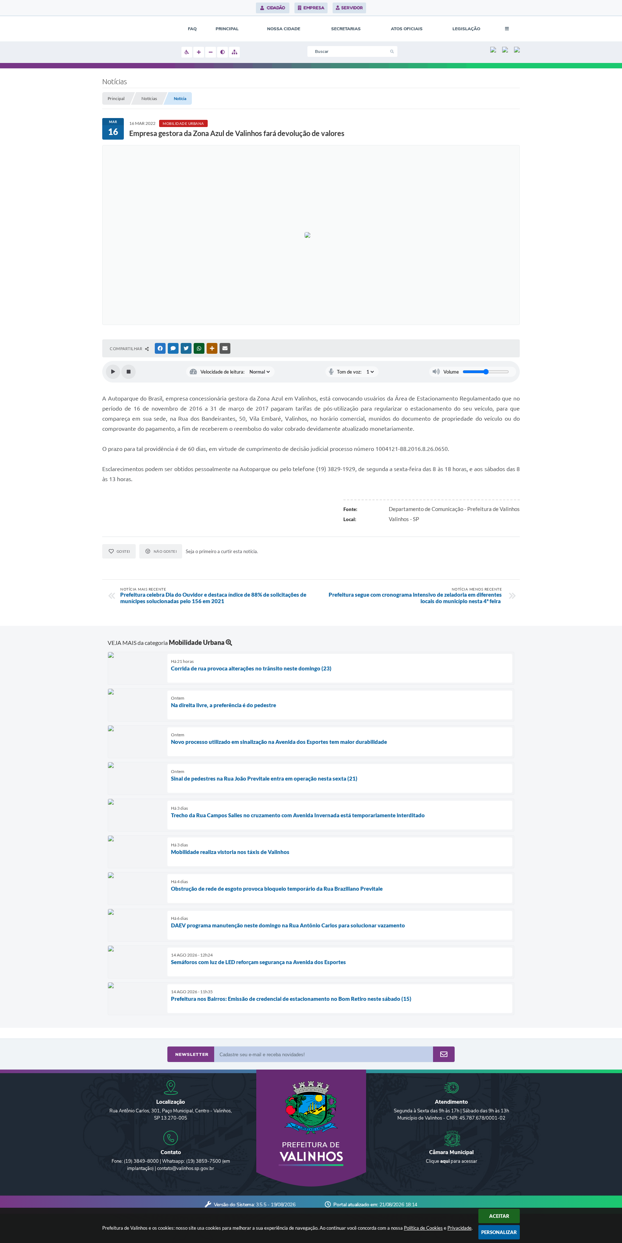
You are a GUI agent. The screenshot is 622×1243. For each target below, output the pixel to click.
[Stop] (128, 372)
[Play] (113, 372)
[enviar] (444, 1055)
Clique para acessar (451, 1161)
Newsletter (191, 1054)
